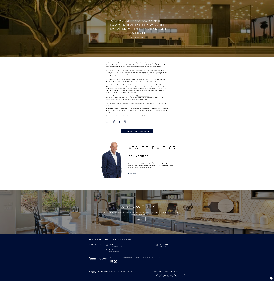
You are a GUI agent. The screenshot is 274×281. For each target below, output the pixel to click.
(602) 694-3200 (164, 246)
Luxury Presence (126, 271)
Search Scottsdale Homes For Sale (137, 131)
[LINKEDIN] (111, 181)
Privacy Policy (173, 271)
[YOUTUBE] (119, 181)
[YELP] (103, 181)
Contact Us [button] (138, 219)
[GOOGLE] (109, 185)
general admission (155, 110)
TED (158, 88)
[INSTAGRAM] (123, 181)
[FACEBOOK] (115, 181)
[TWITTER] (99, 181)
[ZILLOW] (107, 181)
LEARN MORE (132, 173)
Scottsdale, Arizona (143, 96)
